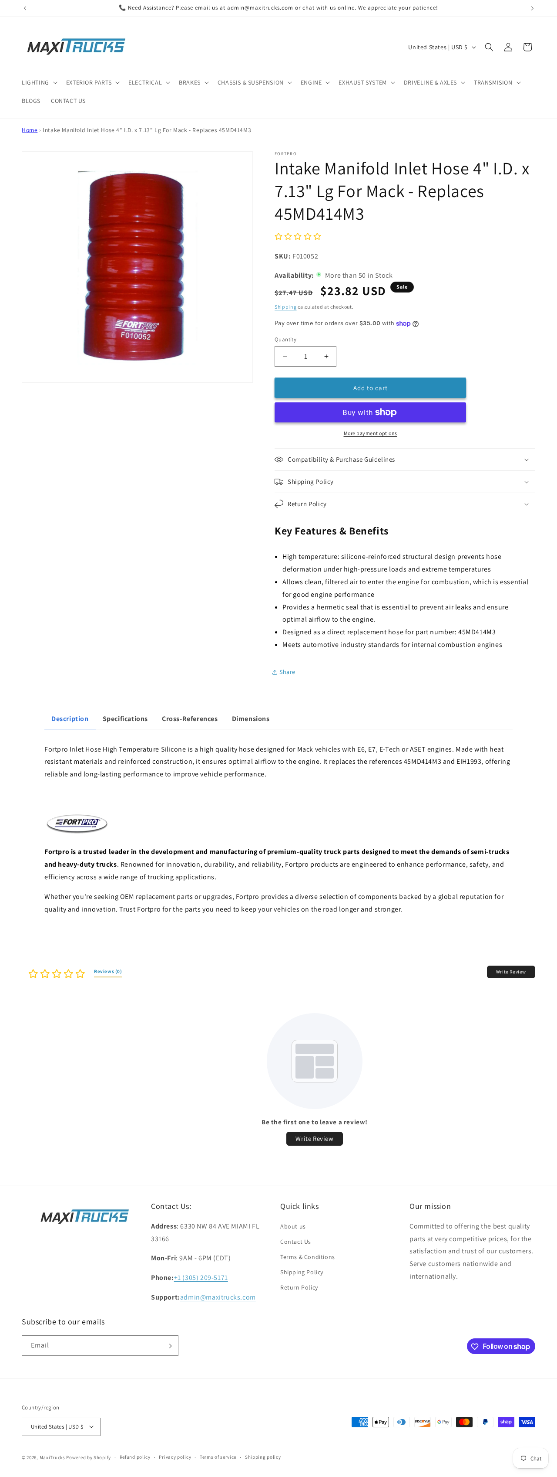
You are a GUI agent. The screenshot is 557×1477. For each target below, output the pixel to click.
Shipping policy (263, 1457)
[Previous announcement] (24, 8)
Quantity (285, 339)
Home (29, 130)
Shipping (286, 306)
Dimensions (251, 718)
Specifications (125, 718)
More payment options (370, 433)
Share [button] (287, 672)
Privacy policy (175, 1457)
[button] (39, 82)
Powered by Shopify (88, 1457)
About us (293, 1226)
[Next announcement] (532, 8)
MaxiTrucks (52, 1457)
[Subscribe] (168, 1346)
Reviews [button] (108, 971)
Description (70, 718)
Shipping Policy (301, 1272)
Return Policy (299, 1287)
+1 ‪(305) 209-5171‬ (201, 1277)
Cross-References (190, 718)
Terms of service (218, 1457)
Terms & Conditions (307, 1257)
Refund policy (135, 1457)
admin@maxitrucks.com (218, 1296)
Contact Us (295, 1241)
